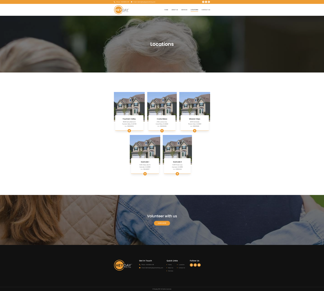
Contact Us (206, 10)
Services (184, 10)
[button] (162, 223)
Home (166, 10)
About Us (175, 10)
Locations (194, 10)
